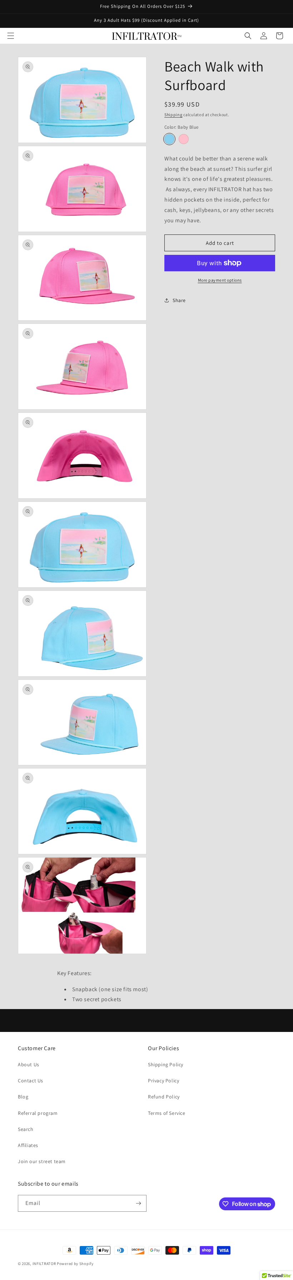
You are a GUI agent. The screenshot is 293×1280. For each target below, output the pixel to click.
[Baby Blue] (169, 139)
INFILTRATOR (44, 1263)
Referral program (38, 1113)
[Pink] (184, 139)
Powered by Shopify (75, 1263)
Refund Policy (164, 1096)
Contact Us (30, 1080)
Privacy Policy (163, 1080)
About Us (28, 1064)
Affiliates (28, 1145)
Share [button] (179, 300)
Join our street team (42, 1161)
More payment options (220, 280)
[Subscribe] (138, 1203)
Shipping (173, 114)
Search (26, 1129)
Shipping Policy (165, 1064)
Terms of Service (166, 1113)
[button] (11, 36)
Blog (23, 1096)
